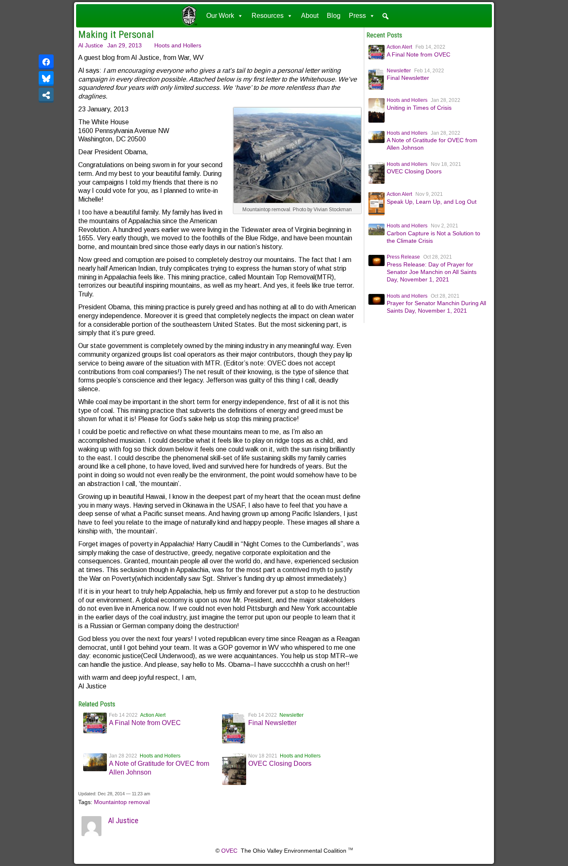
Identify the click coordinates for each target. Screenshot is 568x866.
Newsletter (291, 715)
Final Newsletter (272, 722)
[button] (385, 16)
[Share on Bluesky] (46, 78)
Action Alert (152, 715)
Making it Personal (116, 34)
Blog (334, 15)
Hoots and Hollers (177, 45)
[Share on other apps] (46, 95)
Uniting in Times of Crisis (419, 107)
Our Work (220, 15)
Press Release (403, 257)
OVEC (229, 850)
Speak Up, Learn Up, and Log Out (432, 201)
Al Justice (90, 45)
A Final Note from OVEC (145, 722)
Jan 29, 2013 (124, 45)
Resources (268, 15)
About (310, 15)
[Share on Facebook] (46, 61)
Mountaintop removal (122, 802)
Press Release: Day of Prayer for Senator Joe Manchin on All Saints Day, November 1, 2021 (432, 272)
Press (357, 15)
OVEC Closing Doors (279, 763)
